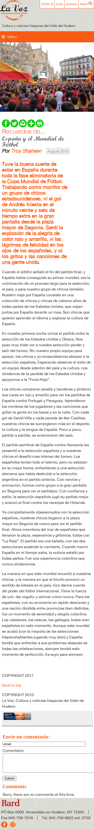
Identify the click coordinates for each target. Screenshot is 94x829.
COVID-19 (47, 4)
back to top (11, 685)
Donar (59, 4)
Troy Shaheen (26, 151)
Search (84, 4)
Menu (12, 36)
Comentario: (13, 750)
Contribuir (71, 4)
